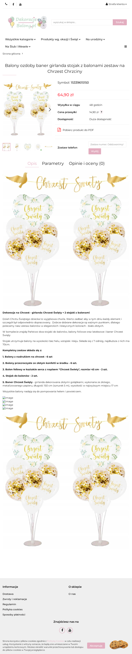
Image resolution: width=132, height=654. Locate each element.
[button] (10, 587)
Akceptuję (96, 645)
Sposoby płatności (14, 614)
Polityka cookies (13, 609)
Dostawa (8, 593)
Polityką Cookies (55, 641)
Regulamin (9, 604)
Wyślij (94, 151)
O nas (72, 593)
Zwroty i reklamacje (15, 599)
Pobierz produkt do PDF (78, 130)
